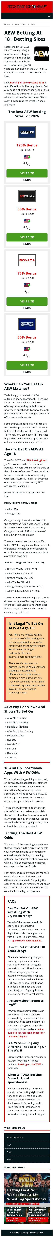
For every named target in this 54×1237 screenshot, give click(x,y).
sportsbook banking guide (26, 940)
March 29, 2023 (37, 1219)
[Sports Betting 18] (27, 8)
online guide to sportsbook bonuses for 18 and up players (26, 1033)
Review (27, 179)
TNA (9, 1152)
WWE (9, 1159)
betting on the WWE (29, 1064)
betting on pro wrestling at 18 (27, 82)
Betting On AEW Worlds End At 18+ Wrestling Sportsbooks (27, 1194)
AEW (9, 1144)
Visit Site (27, 173)
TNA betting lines (37, 460)
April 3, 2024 (13, 1219)
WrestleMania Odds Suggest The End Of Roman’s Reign (14, 1211)
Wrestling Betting (15, 1137)
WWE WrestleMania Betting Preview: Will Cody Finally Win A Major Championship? (38, 1208)
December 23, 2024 (15, 1204)
